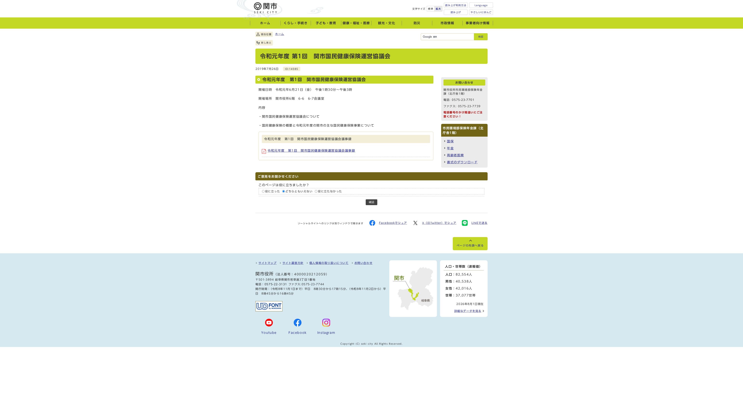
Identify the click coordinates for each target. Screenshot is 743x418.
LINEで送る (480, 223)
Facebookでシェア (393, 223)
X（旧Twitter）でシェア (439, 223)
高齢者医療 (455, 155)
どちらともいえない (298, 191)
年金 (450, 148)
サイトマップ (268, 263)
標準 (430, 9)
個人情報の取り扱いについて (329, 263)
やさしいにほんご (481, 12)
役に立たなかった (330, 191)
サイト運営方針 (293, 263)
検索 (480, 36)
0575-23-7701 (463, 100)
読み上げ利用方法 (455, 5)
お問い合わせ (363, 263)
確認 (371, 202)
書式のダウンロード (462, 162)
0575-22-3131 (276, 284)
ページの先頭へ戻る (470, 245)
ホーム (279, 34)
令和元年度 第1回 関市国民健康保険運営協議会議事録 (311, 150)
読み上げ (456, 12)
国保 (450, 141)
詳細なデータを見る (467, 311)
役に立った (272, 191)
